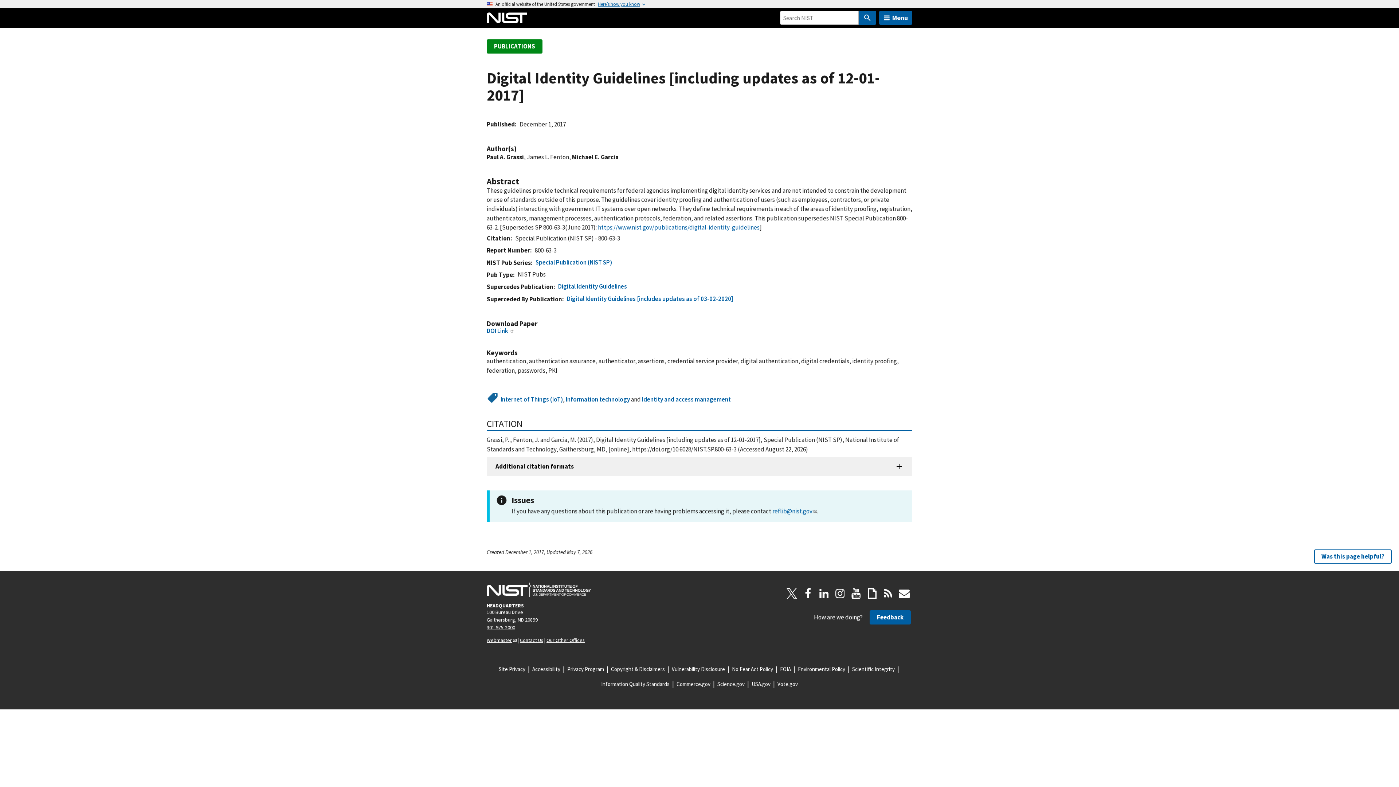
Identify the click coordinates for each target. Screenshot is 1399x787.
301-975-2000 (501, 627)
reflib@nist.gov (792, 511)
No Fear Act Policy (752, 669)
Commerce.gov (693, 684)
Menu (900, 17)
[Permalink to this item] (520, 149)
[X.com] (792, 594)
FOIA (785, 669)
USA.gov (761, 684)
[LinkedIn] (824, 594)
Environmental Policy (821, 669)
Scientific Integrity (873, 669)
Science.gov (731, 684)
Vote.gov (787, 684)
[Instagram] (840, 594)
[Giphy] (872, 594)
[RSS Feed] (888, 594)
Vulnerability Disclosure (698, 669)
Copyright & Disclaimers (638, 669)
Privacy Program (585, 669)
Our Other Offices (565, 640)
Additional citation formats (534, 466)
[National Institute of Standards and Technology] (539, 590)
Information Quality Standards (635, 684)
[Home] (507, 18)
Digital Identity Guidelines (592, 286)
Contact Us (531, 640)
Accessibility (546, 669)
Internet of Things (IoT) (532, 399)
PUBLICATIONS (514, 46)
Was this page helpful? (1352, 556)
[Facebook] (808, 594)
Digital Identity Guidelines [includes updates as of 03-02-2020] (650, 299)
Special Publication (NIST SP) (574, 262)
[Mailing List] (904, 594)
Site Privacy (512, 669)
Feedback (890, 617)
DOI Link (497, 331)
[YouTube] (856, 594)
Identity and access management (686, 399)
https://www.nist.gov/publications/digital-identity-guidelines (679, 227)
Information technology (598, 399)
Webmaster (499, 640)
